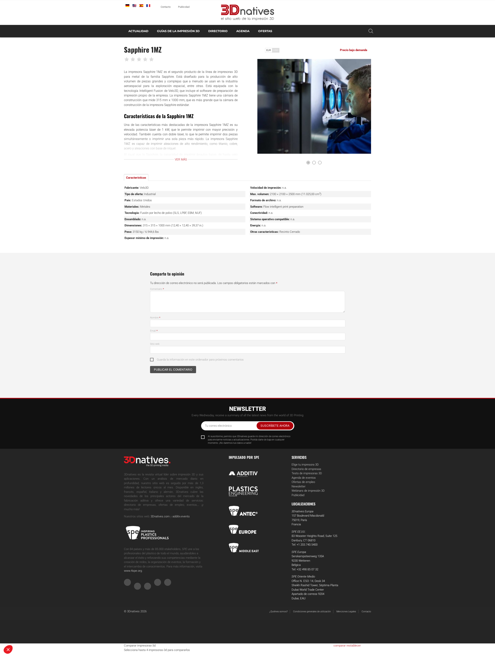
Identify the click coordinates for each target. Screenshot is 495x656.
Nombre (155, 317)
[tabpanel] (314, 106)
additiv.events (181, 516)
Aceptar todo (71, 636)
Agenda (242, 31)
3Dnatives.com (160, 516)
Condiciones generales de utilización (312, 611)
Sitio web (155, 344)
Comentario (157, 289)
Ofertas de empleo (303, 482)
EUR (268, 50)
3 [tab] (320, 162)
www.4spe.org (133, 570)
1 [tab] (308, 162)
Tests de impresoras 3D (307, 473)
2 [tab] (314, 162)
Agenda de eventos (304, 477)
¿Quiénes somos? (278, 611)
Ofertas (265, 31)
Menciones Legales (346, 611)
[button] (8, 649)
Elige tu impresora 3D (305, 464)
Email (154, 330)
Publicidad (183, 6)
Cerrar (17, 636)
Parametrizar (44, 636)
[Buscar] (371, 31)
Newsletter (299, 486)
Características (136, 177)
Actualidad (138, 31)
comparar (340, 645)
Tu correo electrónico (218, 425)
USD (275, 50)
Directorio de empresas (306, 469)
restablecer (353, 645)
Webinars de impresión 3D (308, 490)
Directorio (218, 31)
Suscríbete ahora (274, 425)
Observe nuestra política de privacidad (28, 624)
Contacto (166, 6)
